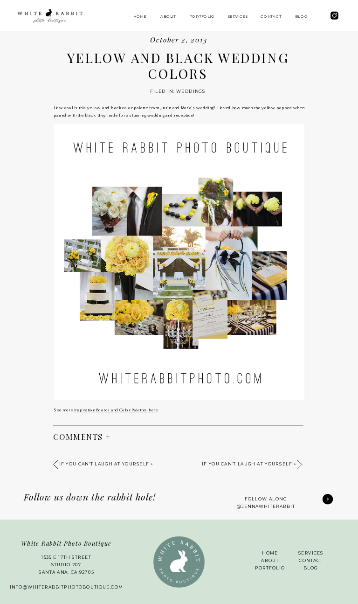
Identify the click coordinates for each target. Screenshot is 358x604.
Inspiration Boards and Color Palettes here (116, 410)
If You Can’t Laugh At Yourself (247, 464)
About (270, 560)
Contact (311, 560)
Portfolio (270, 568)
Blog (310, 568)
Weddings (191, 91)
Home (270, 552)
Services (311, 552)
